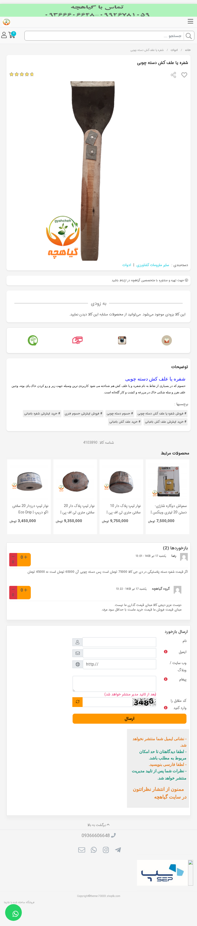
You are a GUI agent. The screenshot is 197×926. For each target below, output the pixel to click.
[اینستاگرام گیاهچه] (120, 340)
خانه (188, 50)
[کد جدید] (77, 702)
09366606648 (96, 835)
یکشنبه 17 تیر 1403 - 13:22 (131, 589)
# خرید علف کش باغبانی (124, 421)
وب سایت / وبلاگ (178, 666)
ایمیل (182, 652)
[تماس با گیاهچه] (165, 340)
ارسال (129, 718)
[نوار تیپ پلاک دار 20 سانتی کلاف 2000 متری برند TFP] (75, 481)
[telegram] (118, 851)
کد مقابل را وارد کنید (178, 704)
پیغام (182, 679)
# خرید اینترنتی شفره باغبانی (42, 413)
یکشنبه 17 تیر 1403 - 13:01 (150, 556)
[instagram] (106, 851)
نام (184, 641)
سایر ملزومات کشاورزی (152, 265)
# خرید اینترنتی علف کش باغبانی (165, 421)
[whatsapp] (94, 851)
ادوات (174, 50)
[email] (81, 851)
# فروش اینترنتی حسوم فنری (83, 413)
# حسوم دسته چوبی (120, 413)
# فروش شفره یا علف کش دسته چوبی (161, 413)
